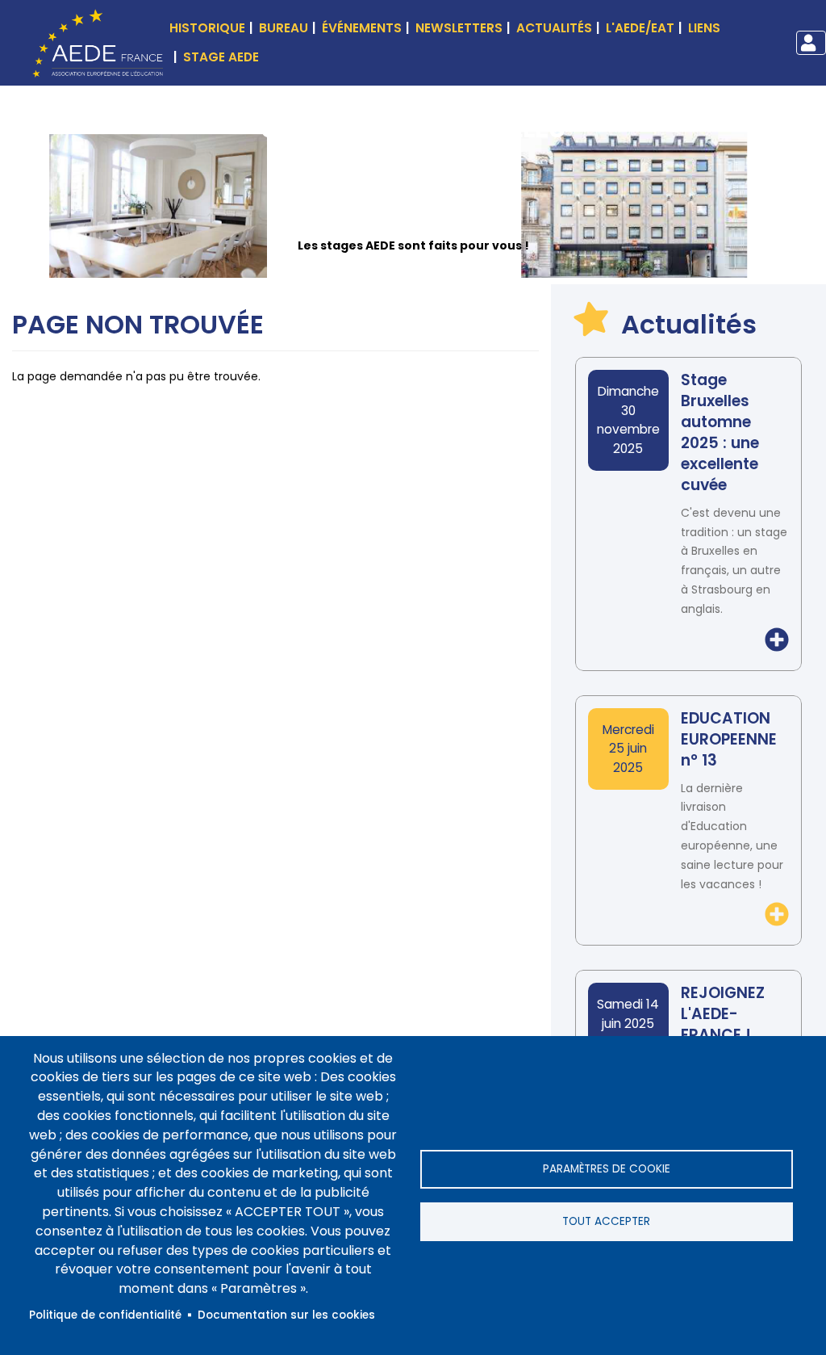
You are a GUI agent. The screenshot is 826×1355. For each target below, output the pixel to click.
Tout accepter (606, 1221)
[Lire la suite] (777, 640)
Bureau (283, 27)
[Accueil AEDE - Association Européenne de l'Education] (93, 42)
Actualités (554, 27)
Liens (704, 27)
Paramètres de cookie (606, 1169)
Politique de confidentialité (105, 1315)
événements (362, 27)
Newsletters (459, 27)
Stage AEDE (221, 56)
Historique (207, 27)
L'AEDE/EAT (640, 27)
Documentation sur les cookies (286, 1315)
